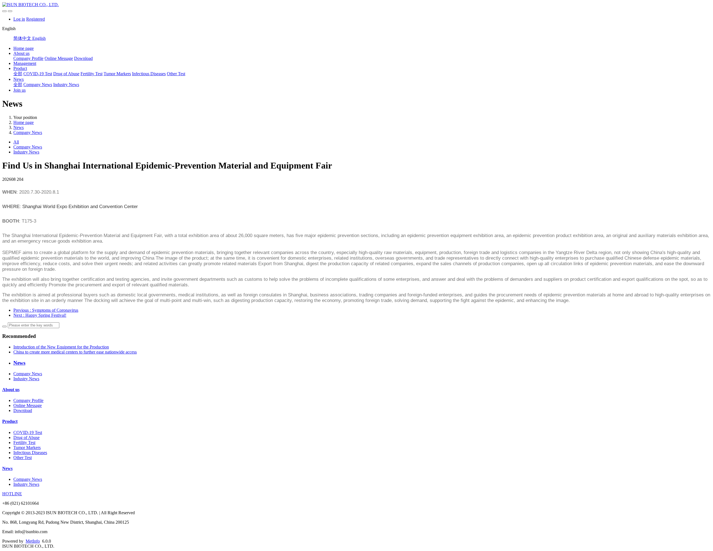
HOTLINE (12, 493)
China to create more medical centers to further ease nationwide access (75, 352)
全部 (17, 73)
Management (24, 63)
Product (20, 68)
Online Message (59, 58)
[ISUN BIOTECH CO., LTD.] (356, 4)
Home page (23, 48)
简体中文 (22, 38)
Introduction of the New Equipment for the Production (61, 347)
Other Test (176, 73)
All (16, 142)
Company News (37, 84)
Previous (45, 310)
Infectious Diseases (149, 73)
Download (83, 58)
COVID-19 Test (37, 73)
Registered (35, 19)
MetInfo (33, 541)
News (18, 79)
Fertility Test (91, 73)
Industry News (66, 84)
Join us (19, 90)
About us (21, 53)
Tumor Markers (117, 73)
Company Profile (28, 58)
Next (39, 315)
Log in (19, 19)
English (39, 38)
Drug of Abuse (66, 73)
